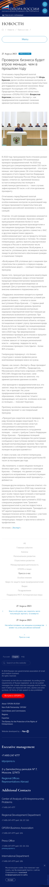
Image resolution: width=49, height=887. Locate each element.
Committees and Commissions (14, 711)
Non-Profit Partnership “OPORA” (14, 707)
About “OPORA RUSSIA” (11, 704)
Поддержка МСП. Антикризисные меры (24, 595)
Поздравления (24, 590)
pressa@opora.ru (8, 848)
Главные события (24, 548)
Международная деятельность (25, 565)
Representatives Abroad (15, 781)
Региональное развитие (24, 556)
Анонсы (24, 552)
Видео (24, 586)
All (24, 543)
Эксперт (16, 528)
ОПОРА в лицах (25, 569)
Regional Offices (10, 778)
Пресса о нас (23, 30)
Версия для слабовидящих (14, 15)
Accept (10, 880)
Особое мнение (24, 578)
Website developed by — (14, 731)
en (45, 11)
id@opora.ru (8, 761)
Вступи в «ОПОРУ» (13, 696)
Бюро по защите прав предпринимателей (24, 582)
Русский (6, 657)
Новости (10, 30)
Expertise (5, 718)
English (15, 657)
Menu (25, 39)
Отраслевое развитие (24, 560)
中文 (23, 657)
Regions (5, 714)
